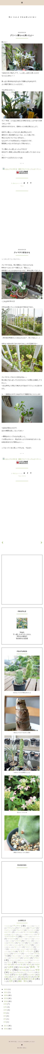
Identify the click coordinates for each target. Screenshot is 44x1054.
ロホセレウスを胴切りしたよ (22, 772)
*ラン (22, 186)
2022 (6, 989)
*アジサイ (17, 926)
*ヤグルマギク (13, 960)
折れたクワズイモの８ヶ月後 (22, 732)
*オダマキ (18, 932)
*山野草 (10, 967)
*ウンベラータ (31, 930)
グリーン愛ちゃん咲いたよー (22, 35)
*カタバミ (13, 934)
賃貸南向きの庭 (28, 979)
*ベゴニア (23, 956)
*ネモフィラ (29, 947)
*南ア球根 (22, 970)
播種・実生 (23, 981)
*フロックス (15, 956)
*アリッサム (23, 928)
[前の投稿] (41, 542)
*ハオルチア (23, 949)
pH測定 (18, 972)
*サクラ (30, 938)
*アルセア (33, 928)
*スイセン (28, 941)
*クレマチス (22, 476)
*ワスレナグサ (36, 962)
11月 (5, 1007)
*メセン (36, 958)
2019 (6, 998)
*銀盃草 (37, 964)
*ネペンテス (18, 947)
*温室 (9, 964)
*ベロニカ (32, 956)
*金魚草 (29, 964)
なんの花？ (31, 974)
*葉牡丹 (11, 972)
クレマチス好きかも (22, 252)
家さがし (15, 977)
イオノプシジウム (29, 972)
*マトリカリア (15, 958)
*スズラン (11, 943)
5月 (4, 1013)
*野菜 (30, 970)
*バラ (13, 951)
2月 (4, 1019)
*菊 (21, 964)
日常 (11, 981)
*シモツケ (17, 941)
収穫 (29, 977)
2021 (6, 992)
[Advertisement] (22, 224)
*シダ (10, 941)
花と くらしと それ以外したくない (25, 1041)
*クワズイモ (11, 939)
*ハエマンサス (13, 949)
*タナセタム (15, 945)
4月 (4, 1016)
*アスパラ (37, 926)
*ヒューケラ (27, 953)
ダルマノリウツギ (22, 812)
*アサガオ (7, 926)
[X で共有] (24, 183)
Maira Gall (22, 1047)
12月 (5, 1004)
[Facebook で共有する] (27, 183)
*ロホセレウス (23, 962)
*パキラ (31, 949)
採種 (23, 977)
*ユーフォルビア (25, 960)
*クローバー (36, 936)
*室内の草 (22, 967)
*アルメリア (20, 930)
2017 (6, 1026)
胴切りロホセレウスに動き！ (22, 852)
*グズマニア (31, 934)
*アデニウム (11, 928)
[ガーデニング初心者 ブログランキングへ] (22, 173)
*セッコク (21, 943)
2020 (6, 995)
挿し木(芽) (13, 979)
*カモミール (22, 934)
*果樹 (16, 964)
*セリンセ (31, 943)
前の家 (37, 977)
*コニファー (21, 938)
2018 (6, 1001)
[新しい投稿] (2, 542)
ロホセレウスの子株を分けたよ (22, 692)
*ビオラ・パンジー (26, 951)
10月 (5, 1010)
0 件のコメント (16, 183)
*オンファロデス (29, 932)
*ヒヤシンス (17, 953)
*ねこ (10, 947)
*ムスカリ (26, 958)
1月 (4, 1022)
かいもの (19, 975)
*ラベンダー (36, 960)
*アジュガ (29, 926)
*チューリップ (26, 945)
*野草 (37, 970)
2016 (6, 1029)
